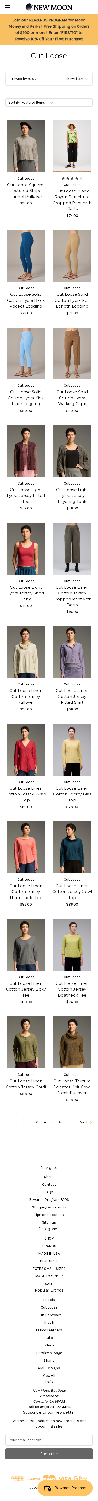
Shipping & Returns (49, 1207)
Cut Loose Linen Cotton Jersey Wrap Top (25, 794)
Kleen (49, 1345)
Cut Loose (49, 1307)
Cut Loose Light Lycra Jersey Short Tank (26, 593)
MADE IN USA (49, 1253)
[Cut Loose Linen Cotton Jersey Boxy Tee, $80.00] (25, 945)
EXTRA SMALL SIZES (49, 1268)
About (49, 1177)
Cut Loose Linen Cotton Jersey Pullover (26, 696)
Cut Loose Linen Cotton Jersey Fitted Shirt (72, 696)
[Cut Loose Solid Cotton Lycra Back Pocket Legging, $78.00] (25, 256)
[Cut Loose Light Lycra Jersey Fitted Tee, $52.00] (25, 451)
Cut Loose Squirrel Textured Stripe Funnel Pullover (26, 190)
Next (84, 1122)
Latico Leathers (49, 1330)
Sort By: (14, 102)
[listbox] (38, 102)
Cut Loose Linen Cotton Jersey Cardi (26, 1083)
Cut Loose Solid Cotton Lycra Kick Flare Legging (26, 397)
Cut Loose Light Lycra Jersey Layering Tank (72, 495)
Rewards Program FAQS (49, 1199)
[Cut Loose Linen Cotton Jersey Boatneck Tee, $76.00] (72, 945)
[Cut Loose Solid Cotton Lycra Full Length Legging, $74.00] (72, 256)
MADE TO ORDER (49, 1276)
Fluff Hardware (49, 1315)
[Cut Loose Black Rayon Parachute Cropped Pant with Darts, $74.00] (72, 146)
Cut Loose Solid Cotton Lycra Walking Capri (72, 397)
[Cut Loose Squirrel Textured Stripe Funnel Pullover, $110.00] (25, 146)
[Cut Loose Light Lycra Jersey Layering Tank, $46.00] (72, 451)
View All (49, 1375)
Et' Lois (49, 1300)
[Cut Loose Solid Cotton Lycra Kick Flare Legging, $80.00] (25, 353)
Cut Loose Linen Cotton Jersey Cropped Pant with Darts (72, 596)
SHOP (49, 1238)
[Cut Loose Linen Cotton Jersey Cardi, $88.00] (25, 1042)
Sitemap (49, 1222)
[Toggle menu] (7, 7)
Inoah (49, 1322)
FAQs (49, 1192)
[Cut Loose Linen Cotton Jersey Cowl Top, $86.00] (72, 847)
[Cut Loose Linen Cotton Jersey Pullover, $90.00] (25, 652)
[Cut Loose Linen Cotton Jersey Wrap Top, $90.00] (25, 750)
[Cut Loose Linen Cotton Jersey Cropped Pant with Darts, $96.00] (72, 549)
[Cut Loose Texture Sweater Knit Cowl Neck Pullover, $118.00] (72, 1042)
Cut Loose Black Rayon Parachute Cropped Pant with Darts (72, 200)
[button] (49, 79)
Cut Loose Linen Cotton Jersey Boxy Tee (26, 989)
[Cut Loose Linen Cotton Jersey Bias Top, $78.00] (72, 750)
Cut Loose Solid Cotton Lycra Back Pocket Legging (26, 300)
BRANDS (49, 1246)
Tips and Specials (49, 1215)
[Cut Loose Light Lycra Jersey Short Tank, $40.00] (25, 549)
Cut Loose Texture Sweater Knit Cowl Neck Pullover (72, 1086)
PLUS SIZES (49, 1261)
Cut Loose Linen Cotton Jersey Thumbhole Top (26, 891)
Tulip (49, 1337)
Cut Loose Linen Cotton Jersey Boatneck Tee (72, 989)
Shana (49, 1360)
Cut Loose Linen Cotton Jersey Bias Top (72, 794)
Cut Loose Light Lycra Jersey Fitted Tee (26, 495)
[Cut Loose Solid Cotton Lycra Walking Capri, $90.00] (72, 353)
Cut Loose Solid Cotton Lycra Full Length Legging (72, 300)
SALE (49, 1284)
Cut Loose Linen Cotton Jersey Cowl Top (72, 891)
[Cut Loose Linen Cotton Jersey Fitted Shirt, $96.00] (72, 652)
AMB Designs (49, 1368)
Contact (49, 1184)
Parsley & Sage (49, 1353)
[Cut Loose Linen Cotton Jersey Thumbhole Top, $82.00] (25, 847)
